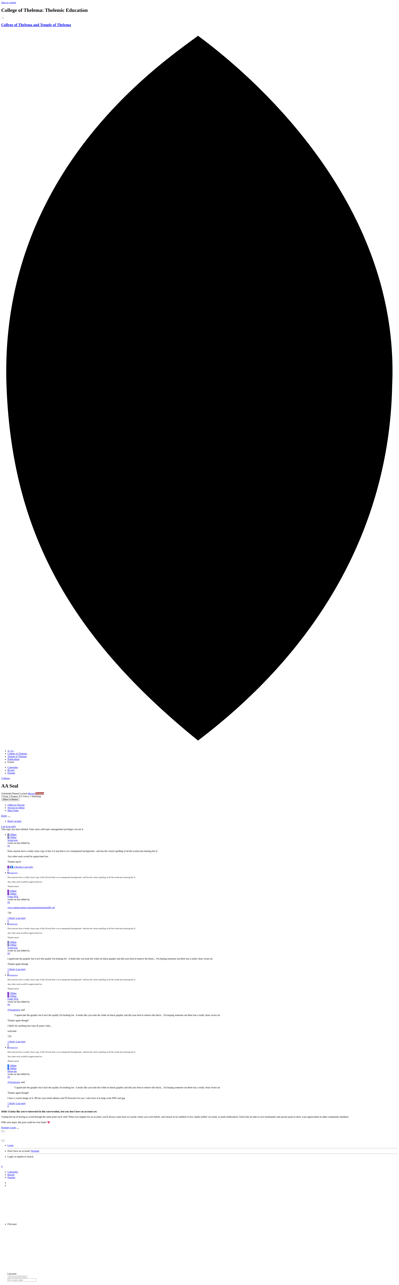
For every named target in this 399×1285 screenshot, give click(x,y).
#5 (8, 1077)
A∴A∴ (10, 750)
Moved (31, 793)
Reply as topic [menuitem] (14, 821)
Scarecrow (12, 840)
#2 (8, 902)
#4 (8, 1004)
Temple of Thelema (17, 756)
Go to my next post (17, 1277)
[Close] (18, 1128)
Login (13, 1127)
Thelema (39, 793)
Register (5, 1127)
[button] (5, 778)
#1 (8, 845)
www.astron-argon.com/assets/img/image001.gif (31, 907)
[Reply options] (9, 816)
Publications (13, 759)
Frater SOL (13, 896)
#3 (8, 953)
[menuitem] (15, 805)
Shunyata (12, 1071)
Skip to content (8, 2)
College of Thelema (17, 753)
